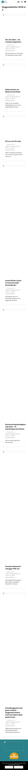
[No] (26, 765)
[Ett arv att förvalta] (14, 127)
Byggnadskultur (10, 50)
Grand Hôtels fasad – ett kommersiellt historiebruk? (13, 283)
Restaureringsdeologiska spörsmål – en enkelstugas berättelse (15, 427)
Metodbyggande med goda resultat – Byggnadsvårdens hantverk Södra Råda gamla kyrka (13, 712)
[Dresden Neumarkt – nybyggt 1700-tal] (14, 507)
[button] (18, 2)
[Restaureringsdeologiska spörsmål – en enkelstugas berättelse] (14, 365)
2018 (13, 49)
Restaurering (10, 45)
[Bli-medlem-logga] (14, 757)
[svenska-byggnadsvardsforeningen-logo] (4, 2)
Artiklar (7, 47)
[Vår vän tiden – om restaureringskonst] (14, 25)
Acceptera (9, 767)
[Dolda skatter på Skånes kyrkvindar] (14, 75)
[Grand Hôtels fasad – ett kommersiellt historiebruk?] (14, 221)
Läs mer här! (18, 767)
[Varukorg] (25, 2)
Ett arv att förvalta (13, 141)
